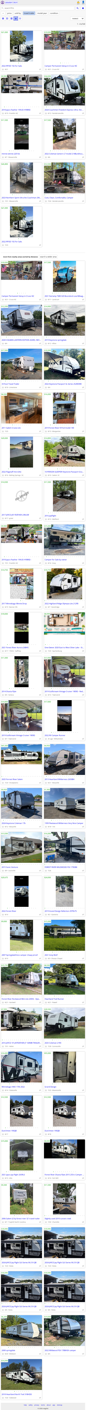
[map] (20, 18)
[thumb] (7, 18)
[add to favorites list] (3, 69)
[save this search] (83, 8)
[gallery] (16, 18)
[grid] (11, 18)
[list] (3, 18)
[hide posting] (40, 69)
